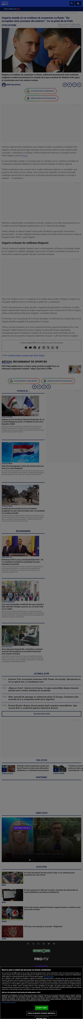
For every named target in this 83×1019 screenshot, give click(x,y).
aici (3, 985)
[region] (41, 993)
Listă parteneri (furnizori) (9, 1002)
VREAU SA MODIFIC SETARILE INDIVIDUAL (41, 1013)
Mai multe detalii (48, 976)
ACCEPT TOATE (41, 1008)
